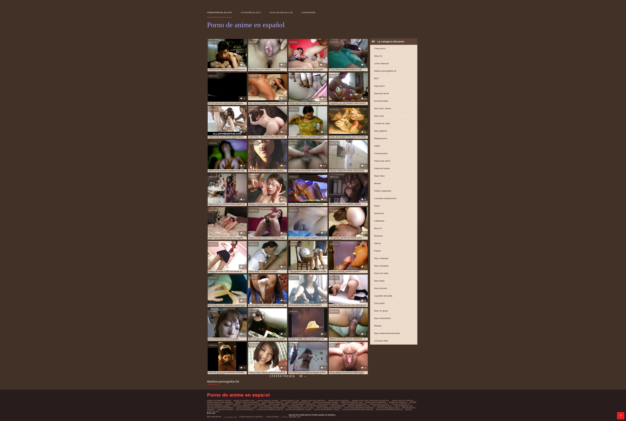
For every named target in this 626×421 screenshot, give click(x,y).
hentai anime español (328, 404)
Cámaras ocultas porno (385, 198)
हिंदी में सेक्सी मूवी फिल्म (214, 417)
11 (293, 376)
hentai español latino (359, 406)
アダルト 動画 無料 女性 (291, 417)
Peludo (377, 251)
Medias (377, 326)
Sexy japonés (380, 131)
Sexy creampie (381, 258)
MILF (376, 78)
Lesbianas (379, 221)
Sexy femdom (380, 288)
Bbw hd (378, 228)
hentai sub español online (298, 410)
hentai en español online (266, 406)
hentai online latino (247, 408)
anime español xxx (290, 401)
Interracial (379, 213)
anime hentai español (339, 401)
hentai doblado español (219, 406)
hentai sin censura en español (359, 408)
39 (300, 376)
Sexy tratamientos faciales (387, 333)
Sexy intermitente (382, 318)
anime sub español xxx (352, 402)
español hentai (232, 404)
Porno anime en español (251, 417)
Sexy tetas (379, 281)
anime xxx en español (375, 402)
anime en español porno (219, 401)
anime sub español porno (325, 402)
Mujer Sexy (379, 176)
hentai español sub (381, 406)
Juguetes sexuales (383, 296)
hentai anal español (279, 404)
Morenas (378, 236)
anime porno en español (247, 402)
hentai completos (400, 404)
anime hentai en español (314, 401)
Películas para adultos (281, 13)
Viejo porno (379, 86)
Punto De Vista (381, 273)
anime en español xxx (244, 401)
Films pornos (272, 417)
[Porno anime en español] (620, 415)
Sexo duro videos (382, 108)
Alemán (377, 243)
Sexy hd (378, 56)
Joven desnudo (381, 63)
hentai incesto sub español (220, 408)
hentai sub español (245, 410)
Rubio (377, 206)
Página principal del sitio (219, 13)
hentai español (337, 406)
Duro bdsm (379, 303)
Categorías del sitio (251, 13)
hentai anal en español (254, 404)
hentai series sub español (329, 408)
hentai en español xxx (292, 406)
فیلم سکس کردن (230, 417)
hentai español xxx (403, 406)
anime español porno (267, 401)
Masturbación (380, 138)
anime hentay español (403, 401)
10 (290, 376)
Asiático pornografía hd (385, 71)
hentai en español (242, 406)
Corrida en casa (382, 123)
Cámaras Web (381, 341)
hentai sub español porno (327, 410)
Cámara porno (381, 153)
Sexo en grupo (381, 311)
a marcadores (308, 13)
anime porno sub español (298, 402)
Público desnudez (382, 191)
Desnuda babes (382, 168)
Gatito (377, 146)
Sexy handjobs (381, 266)
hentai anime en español (303, 404)
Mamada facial (381, 93)
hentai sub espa (225, 410)
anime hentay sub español (220, 402)
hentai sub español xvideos (389, 410)
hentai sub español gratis (270, 410)
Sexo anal (379, 116)
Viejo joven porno (382, 161)
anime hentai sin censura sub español (370, 401)
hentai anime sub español (354, 404)
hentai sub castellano (388, 408)
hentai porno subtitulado (301, 408)
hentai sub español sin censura (357, 410)
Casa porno (379, 48)
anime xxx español (398, 402)
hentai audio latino (379, 404)
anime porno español (272, 402)
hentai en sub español (317, 406)
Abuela (377, 183)
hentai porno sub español (272, 408)
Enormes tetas (381, 101)
